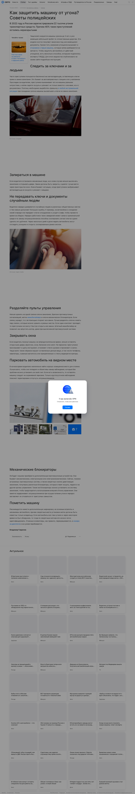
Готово (67, 407)
